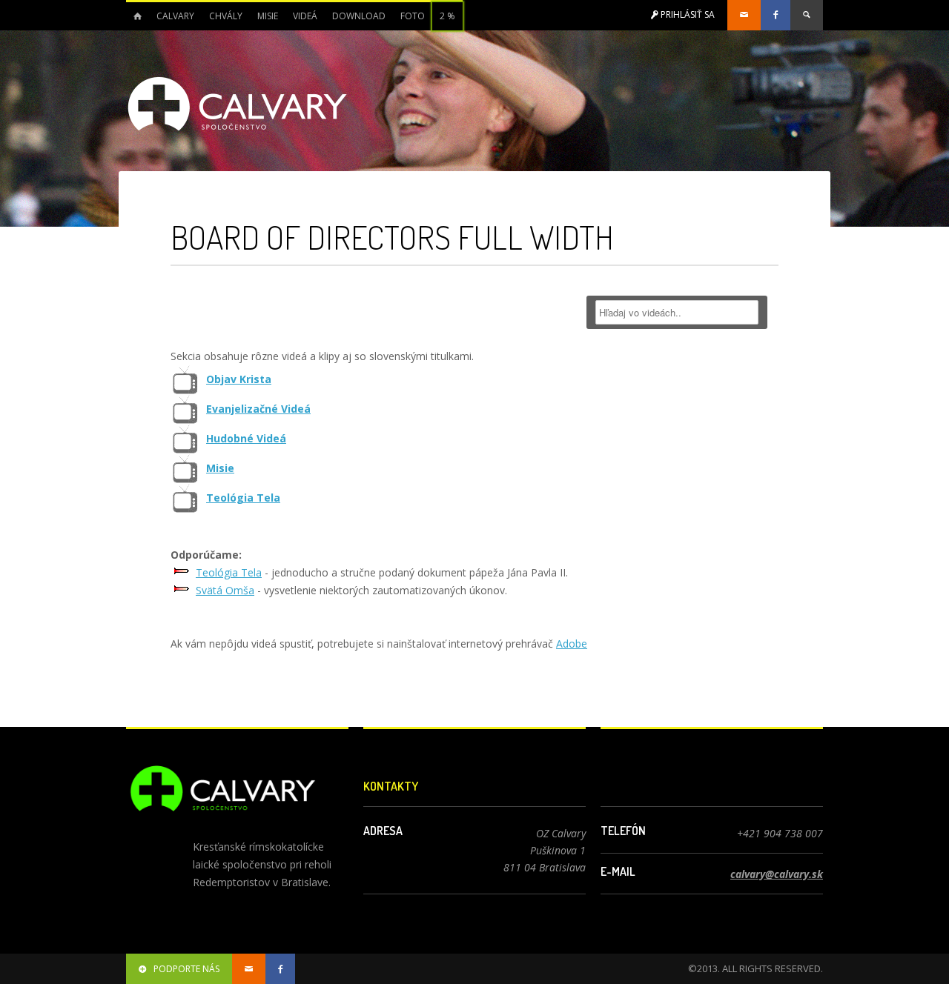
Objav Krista (238, 379)
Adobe (571, 643)
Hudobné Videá (246, 438)
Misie (267, 16)
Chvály (225, 16)
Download (359, 16)
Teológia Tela (243, 498)
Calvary (175, 16)
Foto (412, 16)
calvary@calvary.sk (776, 874)
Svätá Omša (225, 590)
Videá (305, 16)
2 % (447, 16)
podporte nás (186, 969)
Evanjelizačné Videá (258, 409)
